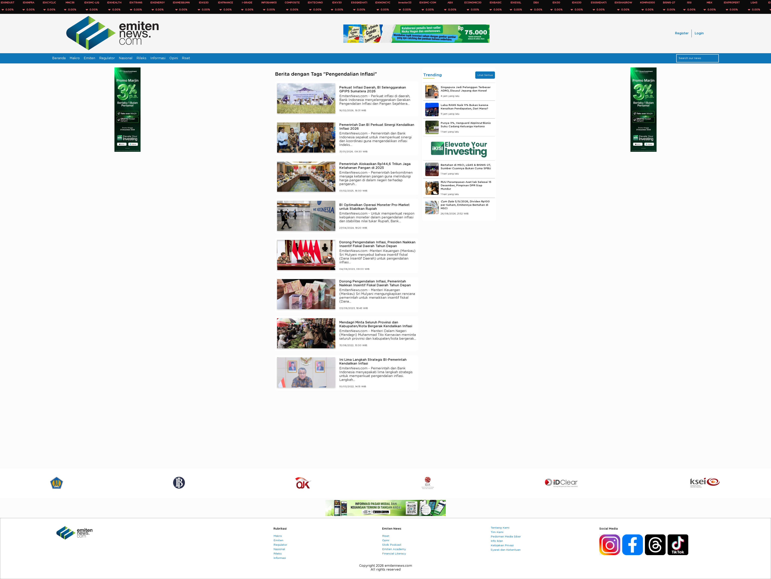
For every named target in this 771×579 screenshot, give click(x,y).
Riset (186, 58)
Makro (75, 58)
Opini (173, 58)
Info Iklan (497, 541)
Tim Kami (497, 532)
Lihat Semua (485, 75)
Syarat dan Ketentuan (506, 549)
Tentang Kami (500, 527)
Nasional (126, 58)
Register (681, 33)
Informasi (157, 58)
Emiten (89, 58)
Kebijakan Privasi (502, 545)
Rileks (141, 58)
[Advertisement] (346, 431)
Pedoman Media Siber (506, 536)
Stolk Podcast (391, 544)
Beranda (59, 58)
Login (699, 33)
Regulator (107, 58)
